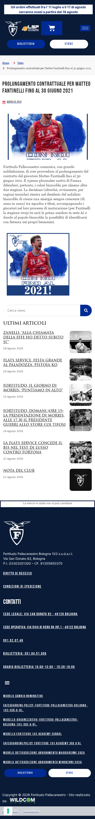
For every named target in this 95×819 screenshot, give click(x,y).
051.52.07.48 (13, 641)
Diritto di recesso (17, 573)
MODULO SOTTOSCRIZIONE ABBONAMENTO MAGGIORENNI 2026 (44, 753)
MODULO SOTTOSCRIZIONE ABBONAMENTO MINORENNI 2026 (42, 762)
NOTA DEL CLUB (19, 471)
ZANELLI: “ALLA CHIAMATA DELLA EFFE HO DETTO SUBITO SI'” (33, 337)
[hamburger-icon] (85, 28)
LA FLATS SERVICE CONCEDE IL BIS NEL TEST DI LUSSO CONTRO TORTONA (32, 448)
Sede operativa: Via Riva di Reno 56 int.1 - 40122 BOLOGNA (44, 627)
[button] (7, 682)
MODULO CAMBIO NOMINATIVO (23, 696)
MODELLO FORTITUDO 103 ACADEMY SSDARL (32, 734)
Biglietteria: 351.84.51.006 (25, 654)
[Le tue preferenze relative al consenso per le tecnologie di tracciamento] (8, 811)
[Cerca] (86, 310)
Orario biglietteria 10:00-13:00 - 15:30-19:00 (39, 667)
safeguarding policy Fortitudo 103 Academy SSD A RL (42, 743)
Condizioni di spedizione (22, 587)
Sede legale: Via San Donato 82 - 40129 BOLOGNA (40, 614)
